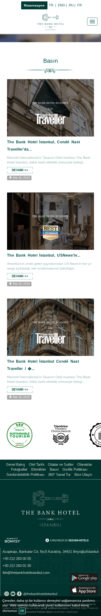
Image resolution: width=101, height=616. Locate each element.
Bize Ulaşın (83, 474)
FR (80, 5)
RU (73, 5)
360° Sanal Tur (59, 474)
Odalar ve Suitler (61, 464)
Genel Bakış (15, 464)
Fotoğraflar (19, 469)
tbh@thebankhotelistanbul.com (26, 573)
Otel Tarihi (36, 464)
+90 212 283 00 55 (17, 559)
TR (53, 5)
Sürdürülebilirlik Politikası (25, 474)
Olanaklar (84, 464)
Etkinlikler (38, 469)
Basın (54, 469)
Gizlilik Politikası (74, 469)
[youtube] (13, 593)
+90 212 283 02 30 (17, 566)
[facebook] (19, 593)
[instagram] (6, 593)
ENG (63, 5)
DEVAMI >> (20, 170)
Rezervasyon (34, 5)
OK (22, 610)
